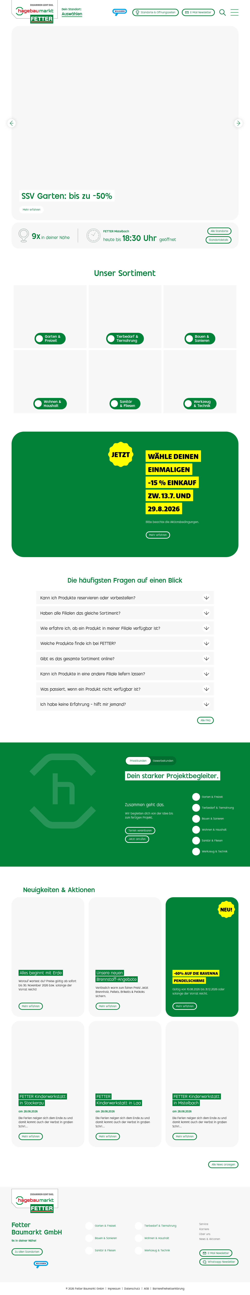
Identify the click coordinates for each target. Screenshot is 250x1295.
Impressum (114, 1289)
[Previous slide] (11, 123)
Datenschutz (132, 1289)
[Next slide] (238, 123)
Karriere (204, 1229)
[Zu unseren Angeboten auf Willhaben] (119, 12)
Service (203, 1224)
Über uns (204, 1234)
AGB (146, 1289)
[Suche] (223, 12)
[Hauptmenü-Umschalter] (234, 12)
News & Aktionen (209, 1239)
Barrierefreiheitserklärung (168, 1289)
